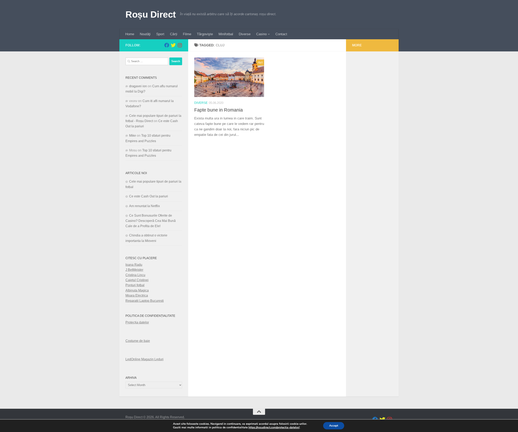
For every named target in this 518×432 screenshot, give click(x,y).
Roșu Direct (150, 14)
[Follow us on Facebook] (166, 45)
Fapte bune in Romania (218, 110)
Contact (281, 34)
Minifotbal (226, 34)
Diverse (245, 34)
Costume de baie (137, 341)
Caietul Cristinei (137, 280)
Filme (187, 34)
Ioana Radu (133, 264)
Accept (333, 426)
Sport (160, 34)
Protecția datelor (137, 322)
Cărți (173, 34)
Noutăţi (145, 34)
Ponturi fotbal (134, 285)
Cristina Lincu (135, 275)
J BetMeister (134, 269)
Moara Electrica (136, 295)
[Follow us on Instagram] (179, 45)
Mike (132, 135)
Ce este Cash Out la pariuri (148, 196)
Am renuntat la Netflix (144, 206)
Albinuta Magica (137, 290)
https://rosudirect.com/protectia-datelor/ (273, 427)
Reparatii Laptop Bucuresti (144, 300)
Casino (261, 34)
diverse (201, 102)
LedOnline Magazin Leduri (144, 359)
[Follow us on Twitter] (173, 45)
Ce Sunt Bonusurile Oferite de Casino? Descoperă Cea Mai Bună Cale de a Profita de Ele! (150, 221)
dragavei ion (138, 86)
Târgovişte (205, 34)
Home (129, 34)
